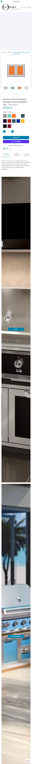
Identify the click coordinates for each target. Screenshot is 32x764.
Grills (16, 329)
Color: (7, 112)
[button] (24, 7)
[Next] (18, 94)
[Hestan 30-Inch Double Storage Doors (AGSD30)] (5, 88)
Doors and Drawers (16, 636)
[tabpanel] (16, 164)
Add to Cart (16, 137)
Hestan (5, 104)
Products (9, 52)
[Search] (21, 7)
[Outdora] (10, 7)
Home (4, 52)
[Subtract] (4, 131)
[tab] (6, 154)
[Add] (12, 131)
